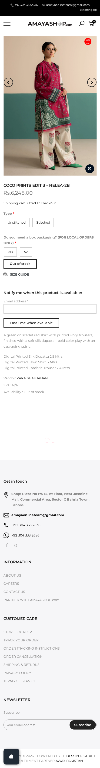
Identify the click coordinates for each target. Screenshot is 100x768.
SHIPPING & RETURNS (21, 665)
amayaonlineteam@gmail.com (68, 5)
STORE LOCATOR (17, 632)
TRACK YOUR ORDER (21, 640)
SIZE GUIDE (19, 274)
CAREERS (11, 583)
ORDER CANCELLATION (23, 656)
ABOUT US (12, 575)
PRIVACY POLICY (17, 673)
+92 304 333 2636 (25, 525)
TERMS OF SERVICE (19, 681)
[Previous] (8, 82)
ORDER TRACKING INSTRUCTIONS (31, 648)
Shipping (10, 203)
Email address (15, 301)
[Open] (11, 757)
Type (7, 213)
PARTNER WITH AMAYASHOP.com (31, 600)
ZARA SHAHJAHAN (32, 378)
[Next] (92, 82)
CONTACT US (14, 592)
